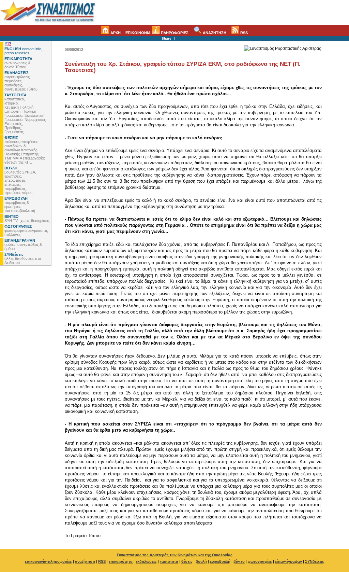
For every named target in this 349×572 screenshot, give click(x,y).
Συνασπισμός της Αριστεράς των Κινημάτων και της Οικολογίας (174, 555)
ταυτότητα (169, 561)
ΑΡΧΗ (115, 33)
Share (166, 38)
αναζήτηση (85, 561)
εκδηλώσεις (146, 561)
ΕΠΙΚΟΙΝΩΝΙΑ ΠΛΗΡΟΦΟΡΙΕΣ (156, 33)
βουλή (201, 561)
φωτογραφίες (260, 561)
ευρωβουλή (220, 561)
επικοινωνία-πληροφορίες (48, 561)
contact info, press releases (23, 51)
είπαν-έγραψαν (288, 561)
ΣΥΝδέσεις (314, 561)
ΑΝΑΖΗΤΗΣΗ (214, 33)
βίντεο (239, 561)
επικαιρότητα (121, 561)
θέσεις (187, 561)
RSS (243, 33)
